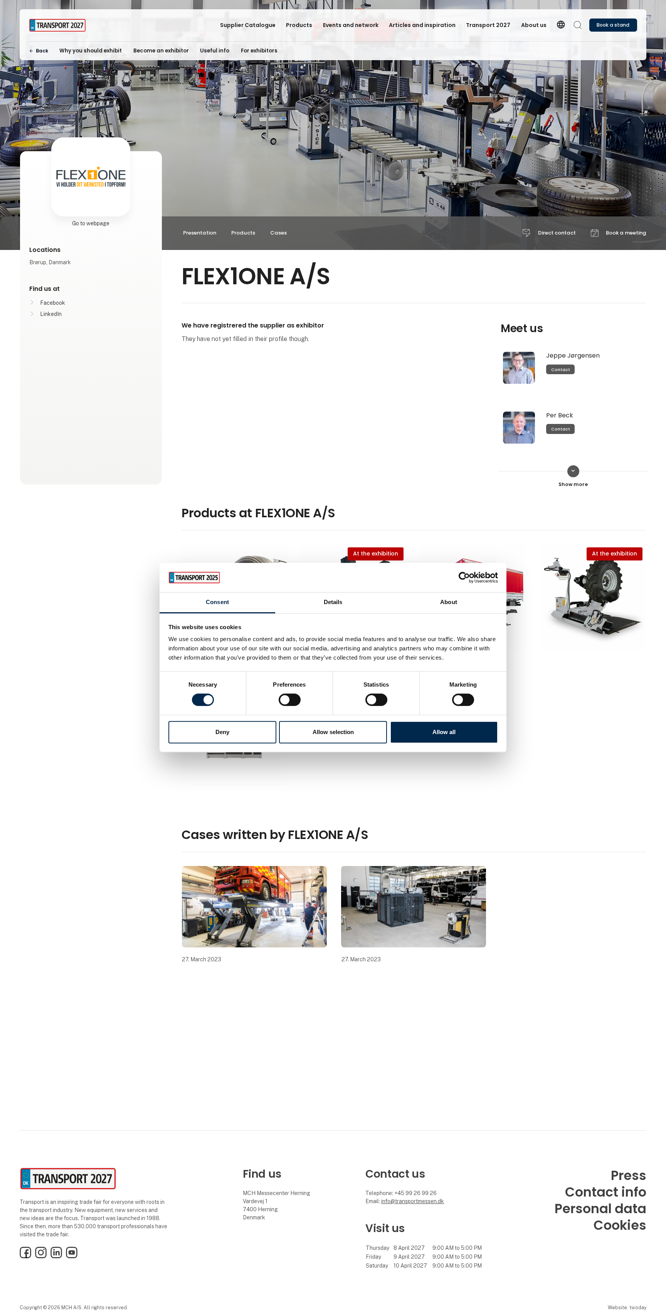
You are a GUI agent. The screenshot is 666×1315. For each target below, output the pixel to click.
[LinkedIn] (56, 1256)
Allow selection (333, 732)
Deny (222, 732)
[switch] (290, 700)
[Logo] (60, 25)
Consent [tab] (217, 602)
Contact (560, 369)
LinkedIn (51, 314)
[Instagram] (41, 1256)
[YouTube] (71, 1256)
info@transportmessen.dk (412, 1201)
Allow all (444, 732)
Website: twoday (627, 1307)
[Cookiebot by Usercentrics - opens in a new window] (464, 577)
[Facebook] (25, 1256)
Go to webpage (90, 223)
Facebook (52, 303)
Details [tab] (333, 602)
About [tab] (448, 602)
